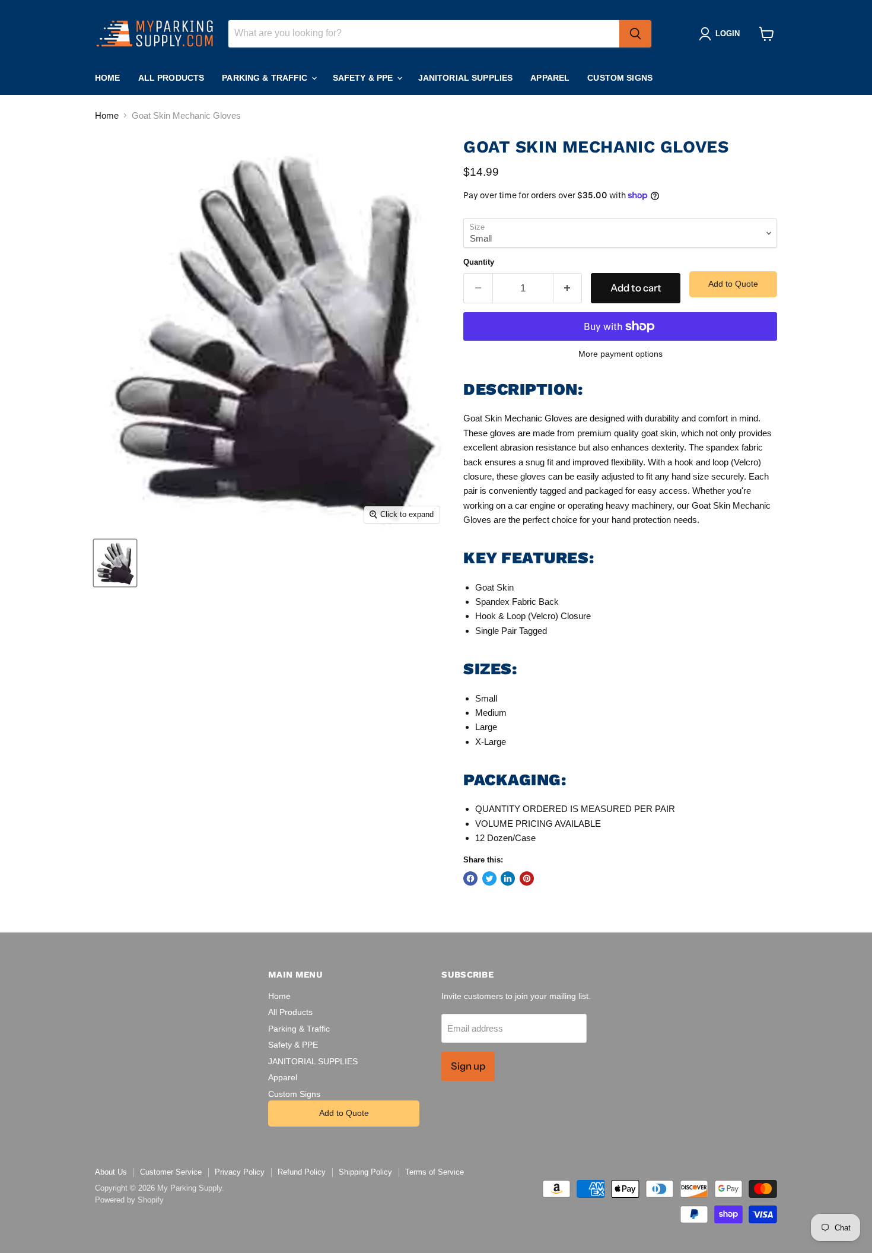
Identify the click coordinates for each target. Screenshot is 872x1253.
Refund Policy (302, 1172)
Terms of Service (434, 1172)
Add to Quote (733, 283)
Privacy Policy (240, 1172)
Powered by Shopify (129, 1199)
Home (107, 78)
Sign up (468, 1066)
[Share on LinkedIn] (508, 878)
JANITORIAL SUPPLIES (465, 78)
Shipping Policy (365, 1172)
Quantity (478, 262)
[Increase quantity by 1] (568, 288)
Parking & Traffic (266, 78)
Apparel (549, 78)
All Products (171, 78)
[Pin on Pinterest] (527, 878)
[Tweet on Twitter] (489, 878)
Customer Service (171, 1172)
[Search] (635, 33)
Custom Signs (620, 78)
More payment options (620, 354)
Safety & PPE (364, 78)
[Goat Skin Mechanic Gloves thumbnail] (115, 563)
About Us (111, 1172)
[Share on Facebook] (470, 878)
